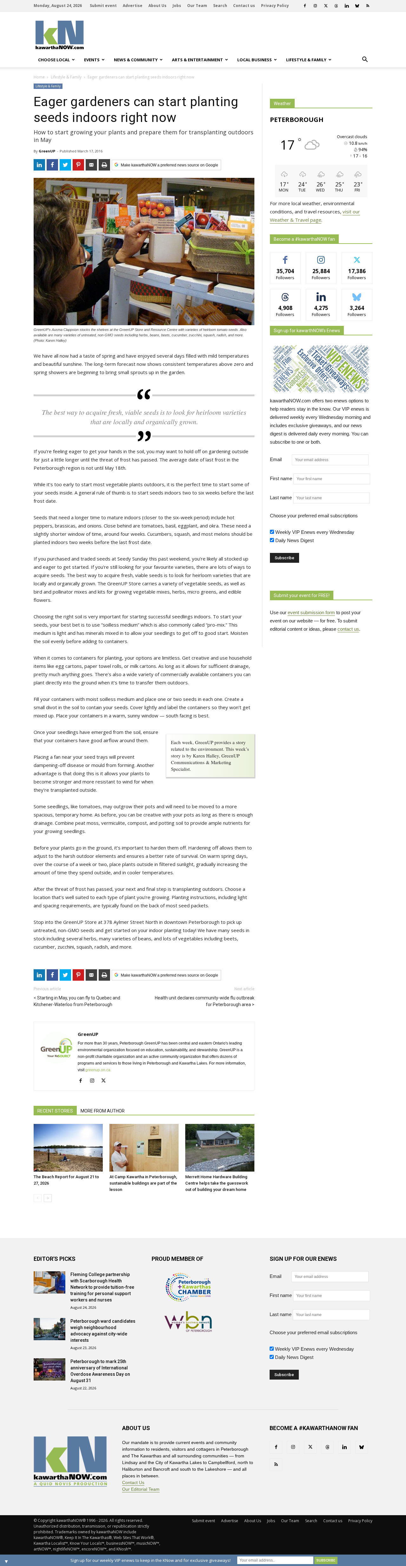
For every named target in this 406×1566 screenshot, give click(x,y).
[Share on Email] (91, 165)
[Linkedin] (346, 6)
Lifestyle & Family (306, 60)
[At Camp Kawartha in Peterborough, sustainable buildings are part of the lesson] (144, 1148)
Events (92, 60)
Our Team (197, 5)
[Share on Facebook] (52, 165)
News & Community (136, 60)
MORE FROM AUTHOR (103, 1110)
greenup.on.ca (97, 1070)
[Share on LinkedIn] (39, 165)
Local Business (254, 60)
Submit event (103, 5)
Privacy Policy (275, 5)
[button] (364, 59)
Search (220, 5)
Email (280, 459)
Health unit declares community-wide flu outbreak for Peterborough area (204, 1001)
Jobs (177, 5)
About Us (157, 5)
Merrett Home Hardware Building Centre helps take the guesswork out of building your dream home (216, 1183)
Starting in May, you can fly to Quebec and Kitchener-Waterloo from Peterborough (77, 1001)
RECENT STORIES (55, 1110)
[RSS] (367, 6)
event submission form (311, 612)
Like (285, 257)
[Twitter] (326, 6)
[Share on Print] (104, 165)
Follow (321, 257)
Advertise (132, 5)
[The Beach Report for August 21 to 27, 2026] (68, 1148)
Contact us (244, 5)
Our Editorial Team (141, 1489)
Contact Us (133, 1482)
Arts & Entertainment (197, 60)
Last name (281, 497)
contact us (348, 629)
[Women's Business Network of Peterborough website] (188, 1330)
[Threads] (336, 6)
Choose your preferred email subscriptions (314, 515)
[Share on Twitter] (65, 165)
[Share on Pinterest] (78, 165)
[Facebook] (305, 6)
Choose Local (54, 60)
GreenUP (47, 151)
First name (281, 478)
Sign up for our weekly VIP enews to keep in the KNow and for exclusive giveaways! (150, 1560)
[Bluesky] (357, 6)
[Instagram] (315, 6)
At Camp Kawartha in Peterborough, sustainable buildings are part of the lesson (143, 1183)
